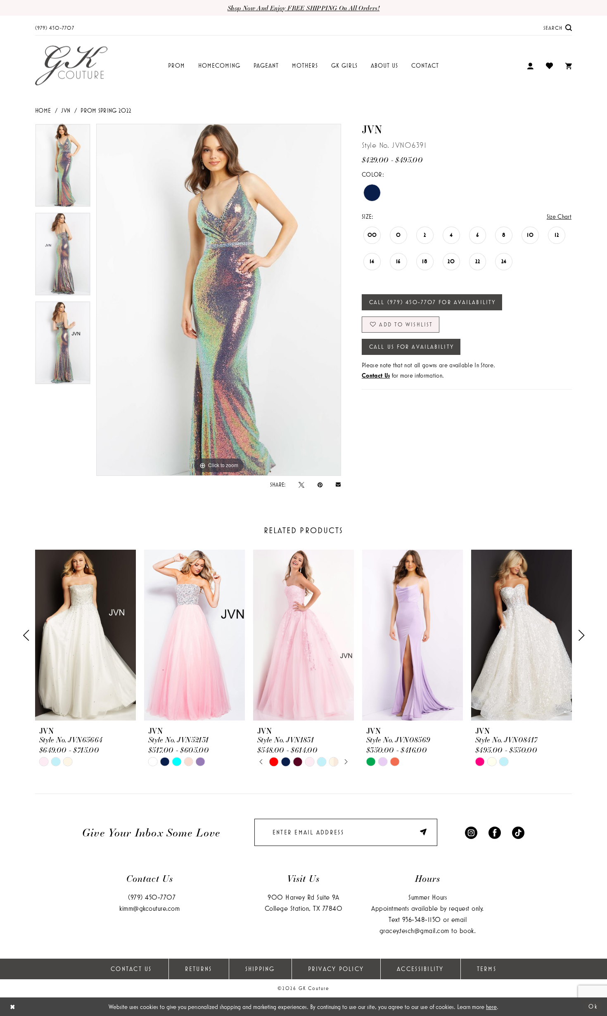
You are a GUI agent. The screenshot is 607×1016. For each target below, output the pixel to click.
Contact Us (131, 968)
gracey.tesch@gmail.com (414, 930)
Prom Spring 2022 (106, 110)
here (491, 1006)
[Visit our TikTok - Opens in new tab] (518, 832)
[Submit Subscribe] (424, 832)
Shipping (260, 968)
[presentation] (85, 635)
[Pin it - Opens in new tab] (320, 484)
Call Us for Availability (411, 346)
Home (43, 110)
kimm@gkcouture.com (149, 908)
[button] (530, 65)
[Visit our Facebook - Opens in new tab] (494, 832)
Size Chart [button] (559, 216)
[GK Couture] (71, 66)
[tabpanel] (62, 168)
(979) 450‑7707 (151, 897)
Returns (198, 968)
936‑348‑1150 (421, 919)
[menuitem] (55, 27)
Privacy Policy (336, 968)
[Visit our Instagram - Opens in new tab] (471, 832)
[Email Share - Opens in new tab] (338, 484)
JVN (65, 110)
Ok (593, 1006)
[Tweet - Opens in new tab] (301, 484)
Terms (486, 968)
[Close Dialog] (12, 1006)
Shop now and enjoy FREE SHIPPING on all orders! (303, 8)
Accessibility (420, 968)
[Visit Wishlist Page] (549, 65)
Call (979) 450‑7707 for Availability (432, 302)
